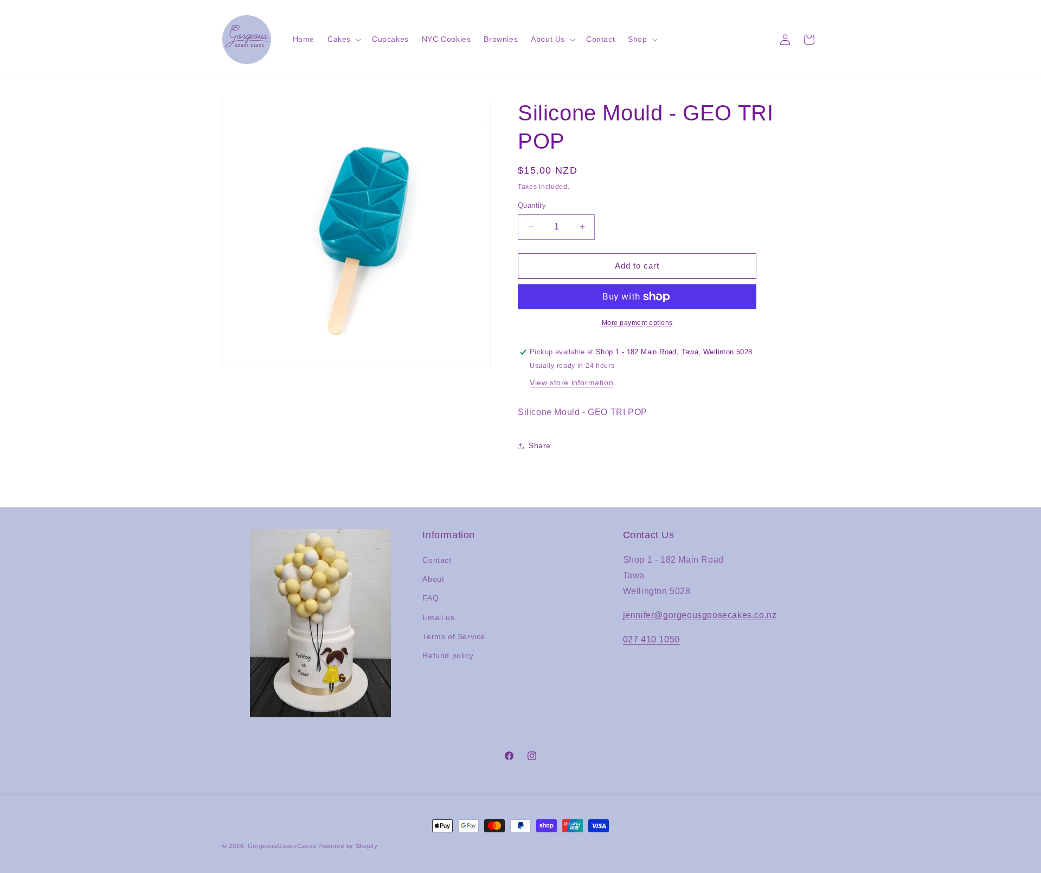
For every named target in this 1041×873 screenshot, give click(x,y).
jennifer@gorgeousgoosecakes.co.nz (700, 615)
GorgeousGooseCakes (282, 846)
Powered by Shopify (348, 846)
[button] (343, 39)
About (433, 579)
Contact (436, 560)
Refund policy (447, 655)
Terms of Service (453, 636)
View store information (571, 382)
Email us (438, 617)
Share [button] (540, 445)
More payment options (637, 323)
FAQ (430, 598)
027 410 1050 (651, 639)
